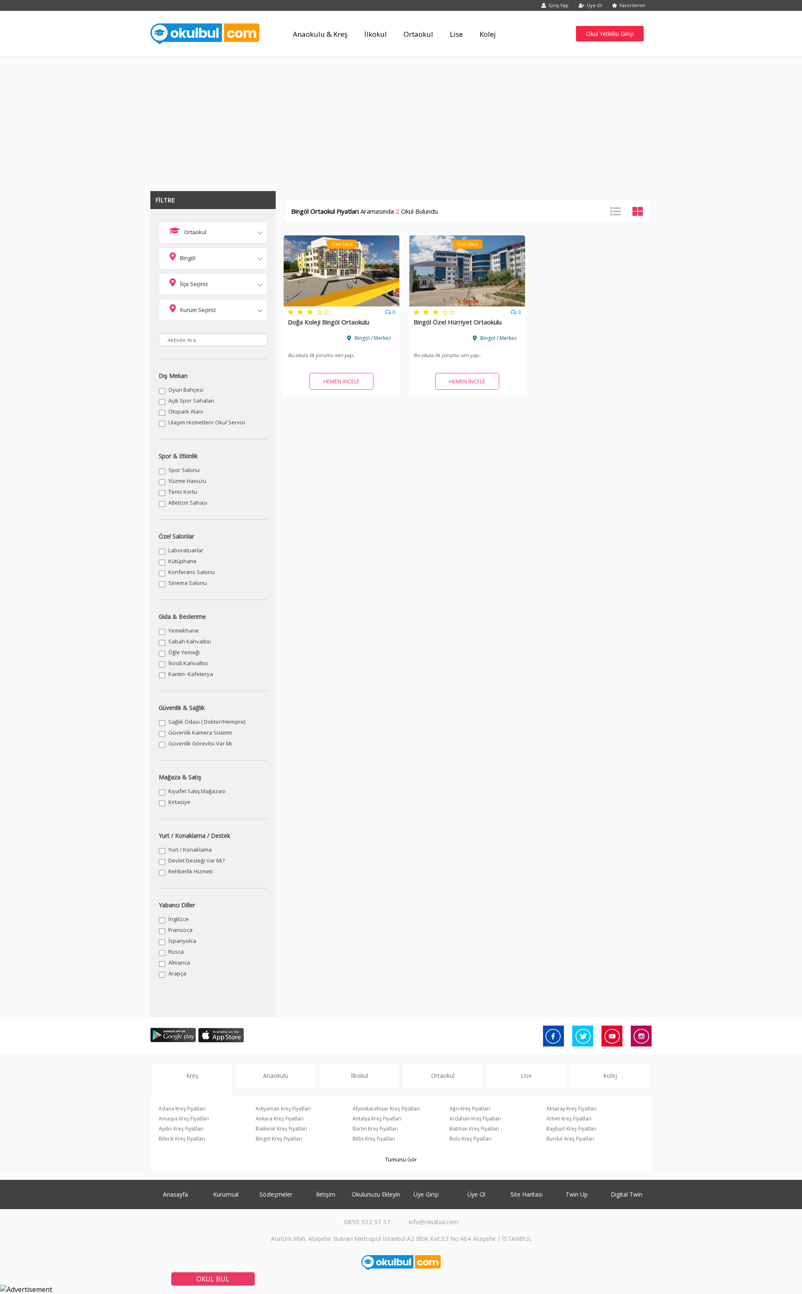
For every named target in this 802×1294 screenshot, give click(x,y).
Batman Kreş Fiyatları (474, 1128)
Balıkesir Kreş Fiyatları (281, 1128)
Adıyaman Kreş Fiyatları (283, 1108)
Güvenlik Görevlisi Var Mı (200, 743)
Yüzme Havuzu (187, 481)
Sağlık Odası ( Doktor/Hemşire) (206, 721)
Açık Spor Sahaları (191, 400)
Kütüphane (182, 561)
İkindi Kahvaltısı (188, 663)
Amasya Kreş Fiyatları (184, 1118)
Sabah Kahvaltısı (189, 641)
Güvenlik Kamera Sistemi (200, 732)
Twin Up (577, 1194)
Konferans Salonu (191, 572)
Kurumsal (226, 1194)
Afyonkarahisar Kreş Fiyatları (386, 1108)
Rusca (176, 951)
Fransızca (180, 930)
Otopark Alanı (185, 411)
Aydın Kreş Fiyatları (181, 1128)
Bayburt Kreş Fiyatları (571, 1128)
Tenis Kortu (182, 491)
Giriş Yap (558, 5)
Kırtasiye (179, 802)
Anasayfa (175, 1194)
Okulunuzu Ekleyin (376, 1194)
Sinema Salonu (187, 583)
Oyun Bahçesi (185, 389)
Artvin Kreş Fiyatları (568, 1118)
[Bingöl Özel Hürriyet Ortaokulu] (467, 304)
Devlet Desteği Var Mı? (196, 860)
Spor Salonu (184, 470)
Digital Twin (626, 1194)
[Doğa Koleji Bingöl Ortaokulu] (341, 304)
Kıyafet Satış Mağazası (197, 791)
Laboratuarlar (185, 550)
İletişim (325, 1194)
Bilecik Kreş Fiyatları (182, 1138)
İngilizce (178, 919)
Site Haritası (526, 1194)
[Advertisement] (401, 120)
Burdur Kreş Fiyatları (570, 1138)
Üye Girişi (426, 1194)
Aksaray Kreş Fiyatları (571, 1108)
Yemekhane (183, 630)
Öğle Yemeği (184, 652)
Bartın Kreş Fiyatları (375, 1128)
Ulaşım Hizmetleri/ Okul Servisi (206, 422)
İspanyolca (182, 940)
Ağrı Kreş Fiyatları (469, 1108)
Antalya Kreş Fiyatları (377, 1118)
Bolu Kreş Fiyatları (470, 1138)
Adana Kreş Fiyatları (182, 1108)
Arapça (177, 973)
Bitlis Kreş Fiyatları (374, 1138)
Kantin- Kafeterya (190, 674)
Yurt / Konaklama (190, 849)
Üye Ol (594, 5)
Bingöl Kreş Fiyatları (279, 1138)
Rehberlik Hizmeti (190, 871)
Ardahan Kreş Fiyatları (475, 1118)
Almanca (179, 962)
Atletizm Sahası (187, 502)
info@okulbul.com (433, 1221)
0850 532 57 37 (367, 1221)
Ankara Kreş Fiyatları (280, 1118)
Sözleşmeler (275, 1194)
